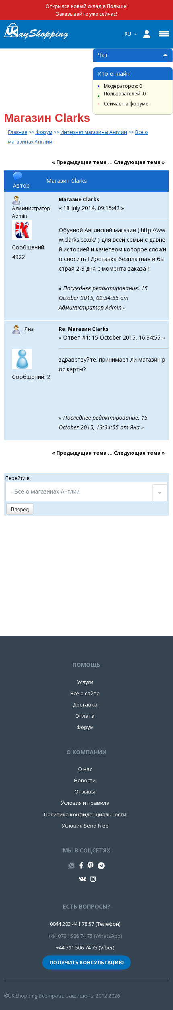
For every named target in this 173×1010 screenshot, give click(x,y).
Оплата (85, 715)
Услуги (85, 682)
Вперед (20, 509)
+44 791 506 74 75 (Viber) (85, 947)
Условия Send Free (85, 825)
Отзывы (84, 791)
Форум (85, 727)
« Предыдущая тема (79, 162)
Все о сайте (85, 693)
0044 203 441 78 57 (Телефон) (85, 923)
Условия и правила (85, 802)
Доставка (85, 704)
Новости (85, 780)
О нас (85, 769)
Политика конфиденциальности (85, 814)
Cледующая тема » (139, 162)
